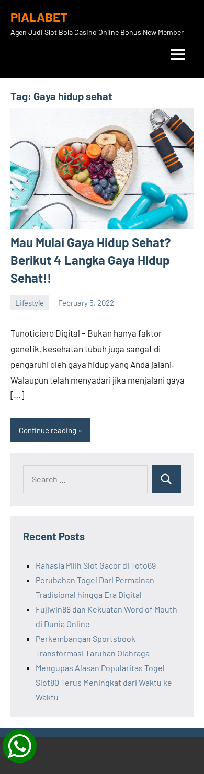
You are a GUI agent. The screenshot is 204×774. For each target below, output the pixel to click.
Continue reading (47, 430)
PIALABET (38, 17)
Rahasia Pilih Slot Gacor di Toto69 (96, 565)
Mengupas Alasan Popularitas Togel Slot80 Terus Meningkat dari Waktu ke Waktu (104, 682)
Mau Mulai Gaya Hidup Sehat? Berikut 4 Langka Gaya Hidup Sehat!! (90, 260)
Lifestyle (29, 302)
